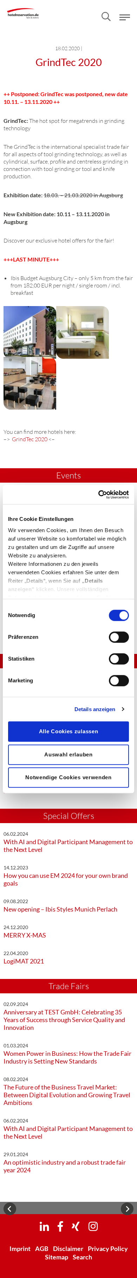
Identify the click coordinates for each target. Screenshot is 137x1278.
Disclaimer (68, 1248)
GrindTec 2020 (29, 439)
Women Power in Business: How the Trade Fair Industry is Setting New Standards (67, 1057)
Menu (124, 17)
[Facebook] (60, 1226)
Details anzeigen (95, 709)
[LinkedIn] (44, 1226)
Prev (10, 1209)
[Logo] (23, 8)
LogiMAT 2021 (24, 961)
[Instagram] (93, 1226)
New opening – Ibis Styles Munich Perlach (60, 909)
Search (82, 1257)
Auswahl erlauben (68, 754)
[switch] (119, 637)
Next (127, 1209)
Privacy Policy (108, 1248)
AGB (41, 1248)
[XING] (76, 1226)
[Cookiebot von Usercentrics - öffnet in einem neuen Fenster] (98, 494)
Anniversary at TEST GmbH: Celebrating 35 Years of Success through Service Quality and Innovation (64, 1019)
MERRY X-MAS (25, 935)
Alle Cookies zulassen (68, 731)
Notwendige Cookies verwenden (68, 777)
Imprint (20, 1248)
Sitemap (56, 1257)
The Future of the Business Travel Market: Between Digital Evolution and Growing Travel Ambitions (67, 1094)
